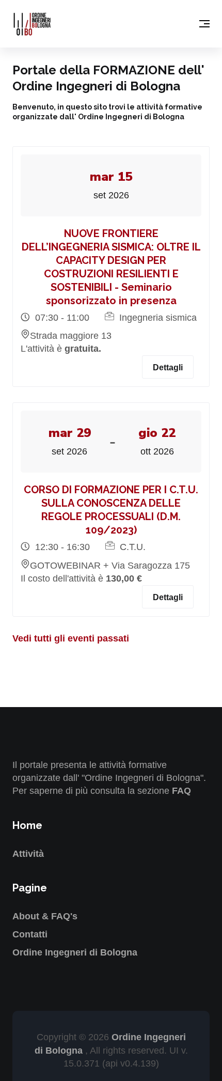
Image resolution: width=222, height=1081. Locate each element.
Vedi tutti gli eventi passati (70, 638)
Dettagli (168, 367)
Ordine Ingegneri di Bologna (74, 952)
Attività (28, 854)
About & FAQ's (44, 916)
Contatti (29, 934)
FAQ (181, 791)
